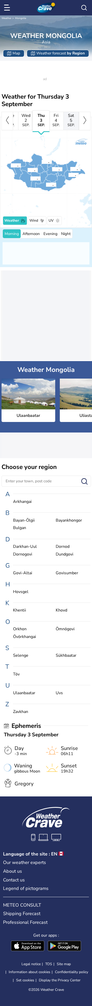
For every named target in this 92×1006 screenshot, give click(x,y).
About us (12, 871)
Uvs (59, 693)
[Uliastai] (27, 170)
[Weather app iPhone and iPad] (27, 946)
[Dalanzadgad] (45, 184)
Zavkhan (20, 711)
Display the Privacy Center (59, 980)
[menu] (8, 8)
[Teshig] (41, 161)
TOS (48, 964)
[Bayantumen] (70, 169)
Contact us (14, 880)
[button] (53, 169)
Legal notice (31, 964)
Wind (33, 220)
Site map (64, 964)
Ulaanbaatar (24, 693)
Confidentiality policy (71, 972)
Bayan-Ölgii (24, 520)
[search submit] (84, 481)
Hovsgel (20, 591)
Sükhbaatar (66, 655)
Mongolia (20, 18)
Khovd (61, 610)
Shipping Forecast (21, 913)
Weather (7, 18)
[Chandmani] (30, 178)
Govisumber (67, 573)
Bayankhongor (69, 520)
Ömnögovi (65, 629)
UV (51, 220)
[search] (84, 8)
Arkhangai (22, 501)
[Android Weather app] (64, 946)
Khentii (19, 610)
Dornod (63, 546)
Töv (16, 674)
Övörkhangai (24, 636)
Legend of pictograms (26, 888)
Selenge (20, 655)
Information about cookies (29, 972)
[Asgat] (68, 174)
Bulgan (19, 527)
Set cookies (25, 980)
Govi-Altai (22, 573)
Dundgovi (64, 554)
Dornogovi (22, 554)
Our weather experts (24, 862)
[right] (84, 121)
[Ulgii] (10, 165)
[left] (7, 121)
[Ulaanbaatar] (51, 169)
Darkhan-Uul (25, 546)
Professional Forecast (25, 922)
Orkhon (20, 629)
